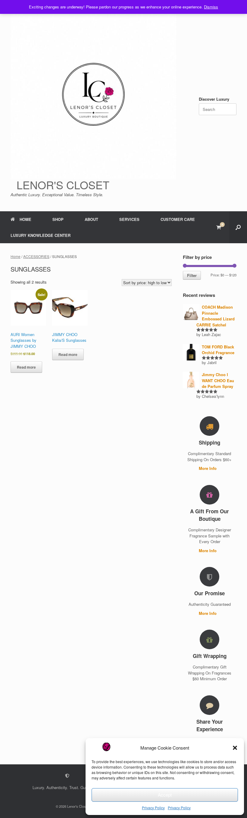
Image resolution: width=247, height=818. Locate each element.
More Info (208, 468)
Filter (192, 275)
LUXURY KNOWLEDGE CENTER (40, 235)
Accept (165, 794)
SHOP (58, 219)
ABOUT (91, 219)
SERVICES (129, 219)
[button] (235, 748)
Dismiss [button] (211, 7)
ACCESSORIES (36, 256)
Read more (26, 367)
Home (15, 256)
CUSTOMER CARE (178, 219)
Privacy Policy (153, 807)
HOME (25, 219)
